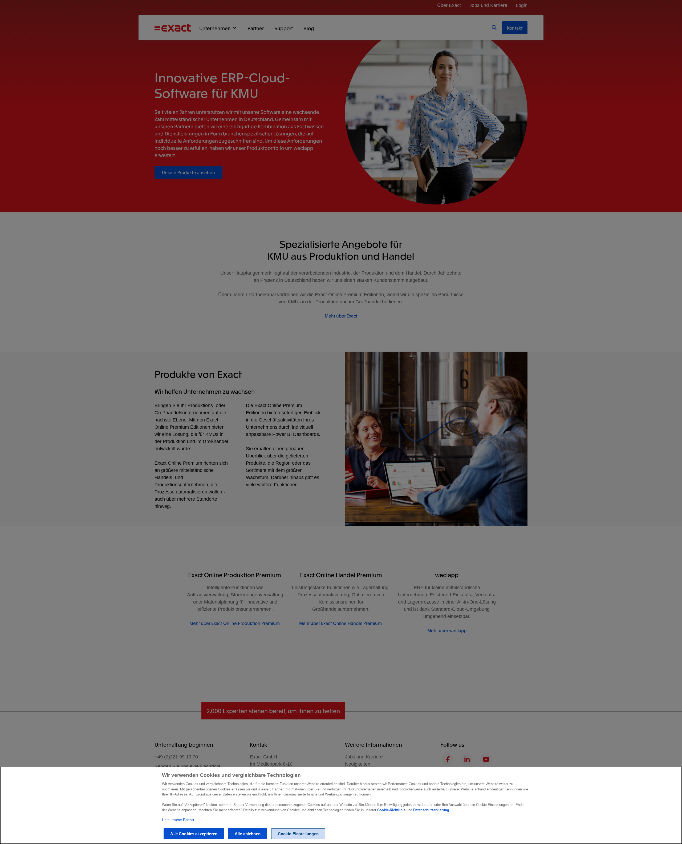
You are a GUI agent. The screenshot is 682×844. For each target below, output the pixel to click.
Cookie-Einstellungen (298, 833)
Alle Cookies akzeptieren (193, 833)
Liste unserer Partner (178, 820)
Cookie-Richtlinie (392, 810)
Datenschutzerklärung (431, 810)
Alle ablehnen (248, 833)
